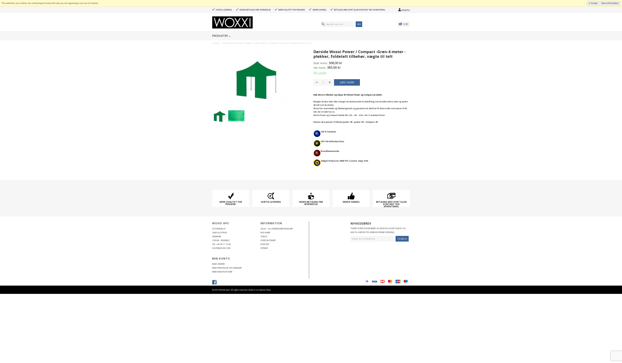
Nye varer (265, 232)
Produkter (220, 36)
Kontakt (264, 244)
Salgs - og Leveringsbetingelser (276, 228)
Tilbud (263, 236)
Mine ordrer (218, 264)
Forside (215, 43)
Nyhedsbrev (361, 223)
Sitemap (264, 248)
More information (610, 3)
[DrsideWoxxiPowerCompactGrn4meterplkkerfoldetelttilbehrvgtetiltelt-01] (220, 116)
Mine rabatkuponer (222, 271)
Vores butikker (268, 240)
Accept (593, 3)
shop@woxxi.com (221, 248)
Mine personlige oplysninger (227, 268)
